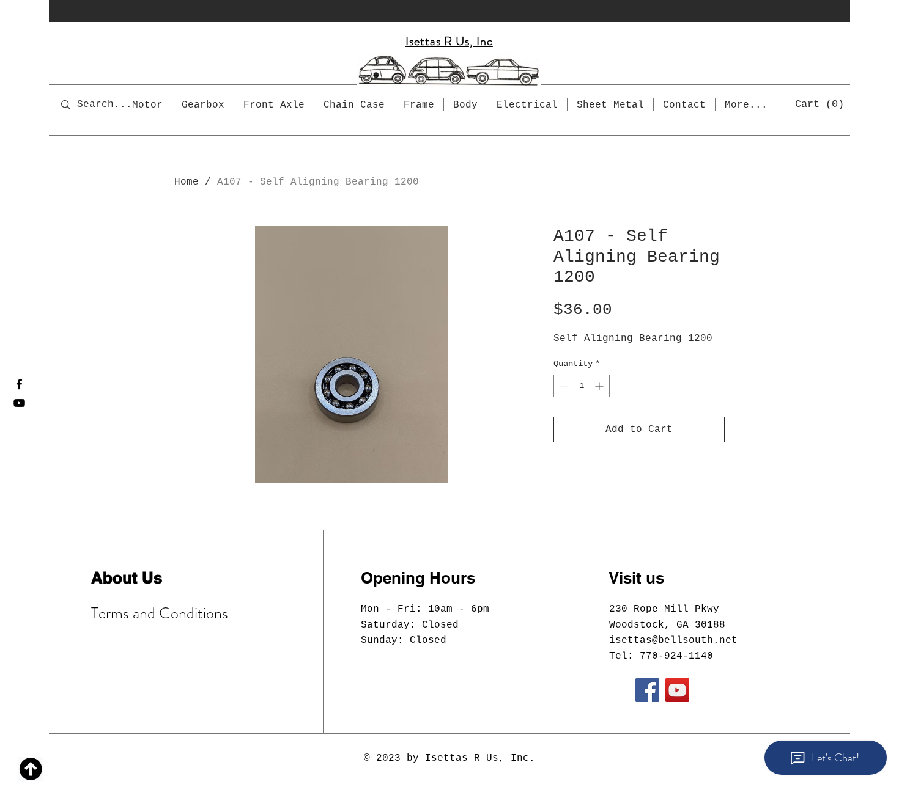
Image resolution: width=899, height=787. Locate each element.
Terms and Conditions (159, 613)
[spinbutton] (582, 386)
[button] (820, 103)
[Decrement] (563, 386)
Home (186, 182)
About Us (126, 577)
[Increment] (600, 386)
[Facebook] (19, 384)
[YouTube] (19, 403)
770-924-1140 (676, 656)
